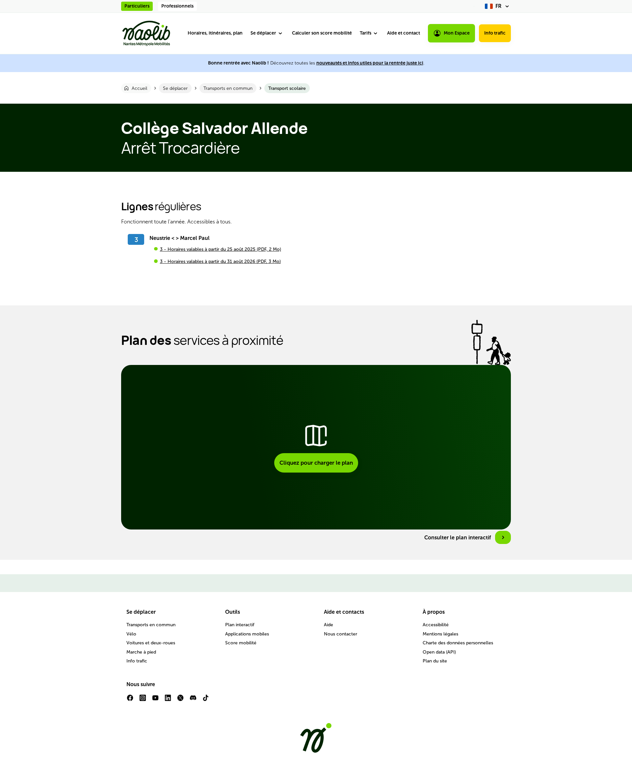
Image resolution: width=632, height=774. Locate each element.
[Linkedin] (167, 700)
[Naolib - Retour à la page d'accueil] (146, 33)
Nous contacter (340, 634)
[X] (180, 700)
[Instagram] (142, 700)
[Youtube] (155, 700)
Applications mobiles (247, 634)
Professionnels (177, 6)
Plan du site (435, 661)
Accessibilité (436, 625)
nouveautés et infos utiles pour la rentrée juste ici (369, 63)
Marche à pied (141, 652)
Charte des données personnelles (458, 643)
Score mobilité (240, 643)
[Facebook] (130, 700)
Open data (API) (439, 652)
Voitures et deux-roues (150, 643)
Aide (328, 625)
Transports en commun (150, 625)
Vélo (131, 634)
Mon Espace (457, 33)
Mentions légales (440, 634)
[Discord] (193, 700)
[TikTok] (205, 700)
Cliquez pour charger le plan (316, 462)
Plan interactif (239, 625)
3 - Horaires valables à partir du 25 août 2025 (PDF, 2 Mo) (220, 249)
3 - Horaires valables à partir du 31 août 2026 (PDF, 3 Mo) (220, 261)
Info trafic (495, 33)
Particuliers (136, 6)
